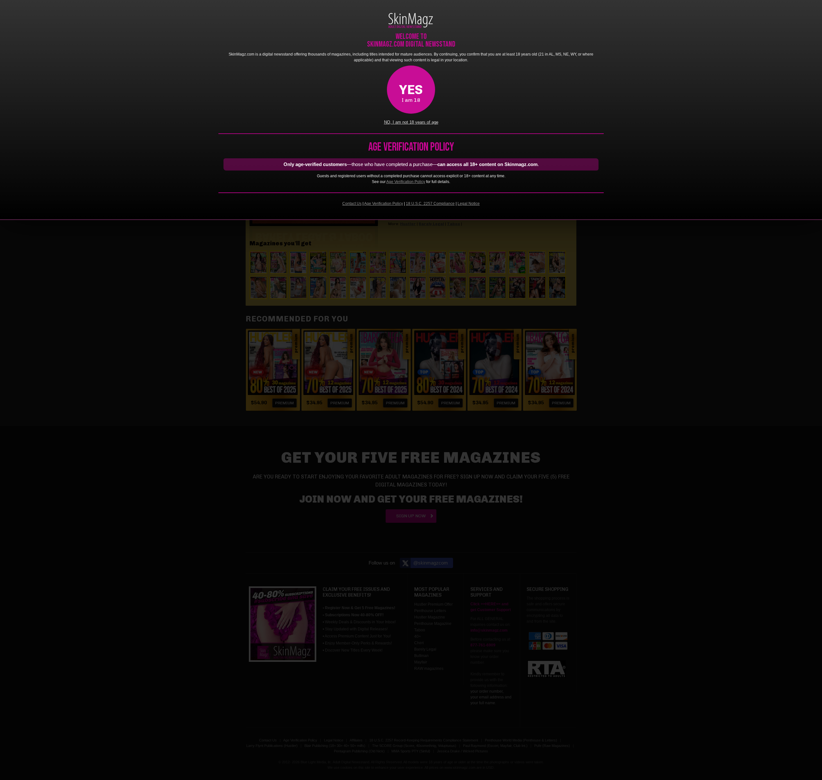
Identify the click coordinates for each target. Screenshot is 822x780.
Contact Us (352, 203)
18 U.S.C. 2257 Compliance (430, 203)
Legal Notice (469, 203)
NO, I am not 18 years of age (411, 122)
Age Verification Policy (405, 182)
